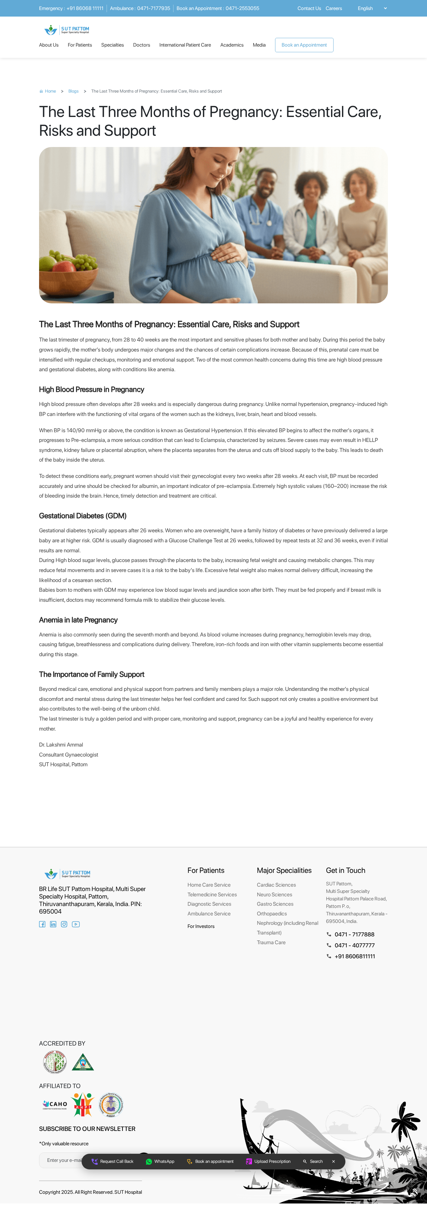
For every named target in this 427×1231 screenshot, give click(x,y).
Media (259, 45)
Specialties (112, 45)
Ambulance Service (209, 913)
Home (47, 91)
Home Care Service (209, 885)
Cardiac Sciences (276, 885)
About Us (48, 45)
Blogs (73, 91)
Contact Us (309, 8)
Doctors (141, 45)
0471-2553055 (218, 8)
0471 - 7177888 (350, 934)
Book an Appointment (304, 45)
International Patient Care (185, 45)
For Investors (201, 926)
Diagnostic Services (209, 904)
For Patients (80, 45)
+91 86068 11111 (71, 8)
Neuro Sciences (274, 894)
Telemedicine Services (212, 894)
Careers (334, 8)
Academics (232, 45)
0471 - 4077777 (350, 945)
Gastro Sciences (275, 904)
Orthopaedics (272, 913)
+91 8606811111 (350, 956)
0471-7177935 (140, 8)
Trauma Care (271, 942)
